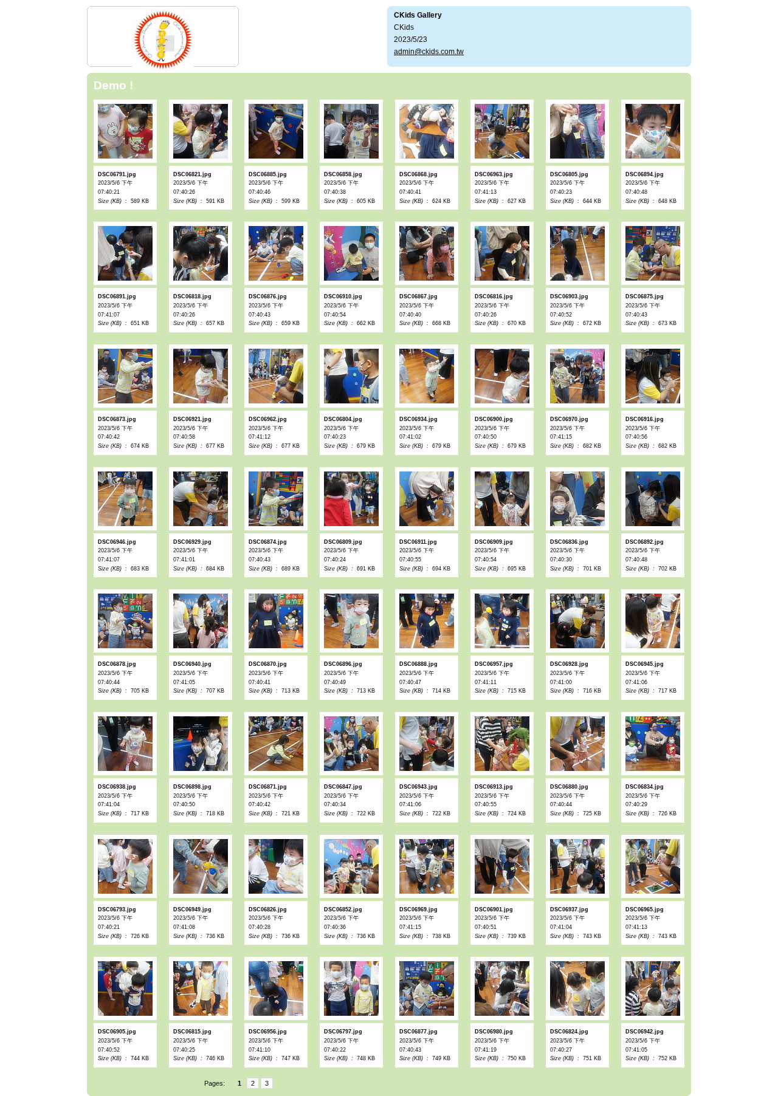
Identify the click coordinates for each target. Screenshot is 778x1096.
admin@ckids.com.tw (429, 51)
